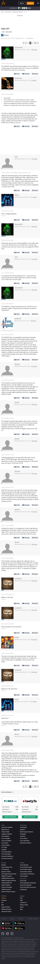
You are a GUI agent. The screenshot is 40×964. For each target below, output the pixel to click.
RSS (2, 905)
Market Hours (5, 829)
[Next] (38, 43)
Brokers (3, 865)
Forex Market (5, 836)
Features (4, 900)
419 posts (34, 366)
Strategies (23, 834)
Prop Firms (23, 880)
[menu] (38, 3)
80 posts (33, 320)
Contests (22, 836)
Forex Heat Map (6, 854)
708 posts (34, 404)
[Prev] (24, 43)
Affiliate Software (6, 909)
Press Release (24, 876)
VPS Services (5, 869)
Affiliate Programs (6, 876)
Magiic (17, 195)
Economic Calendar (7, 827)
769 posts (34, 49)
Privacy (12, 918)
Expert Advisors (5, 885)
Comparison (23, 889)
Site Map (20, 918)
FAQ (21, 898)
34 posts (33, 80)
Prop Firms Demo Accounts (28, 887)
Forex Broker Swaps (26, 869)
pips (34, 387)
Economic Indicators (7, 856)
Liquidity (3, 849)
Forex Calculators (6, 852)
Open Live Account (10, 817)
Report (36, 73)
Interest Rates (5, 832)
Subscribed (8, 32)
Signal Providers (6, 871)
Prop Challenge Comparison (28, 883)
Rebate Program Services (8, 880)
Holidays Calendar (6, 834)
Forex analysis (5, 845)
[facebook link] (2, 933)
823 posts (34, 639)
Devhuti (6, 35)
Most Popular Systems (26, 832)
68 (35, 43)
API (2, 902)
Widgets (3, 898)
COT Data (4, 847)
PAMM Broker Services (7, 878)
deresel (17, 402)
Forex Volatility (5, 838)
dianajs (17, 637)
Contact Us (23, 902)
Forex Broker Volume (26, 871)
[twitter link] (7, 933)
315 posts (34, 159)
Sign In (22, 3)
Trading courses (6, 889)
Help (21, 900)
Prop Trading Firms (6, 867)
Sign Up (30, 3)
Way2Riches (18, 78)
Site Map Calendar (33, 918)
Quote (17, 73)
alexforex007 (19, 47)
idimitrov (17, 364)
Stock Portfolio (5, 907)
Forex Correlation (6, 840)
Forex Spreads (24, 865)
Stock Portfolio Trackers (8, 891)
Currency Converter (7, 858)
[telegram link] (12, 933)
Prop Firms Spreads (25, 885)
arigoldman (18, 578)
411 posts (34, 197)
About (22, 907)
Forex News (4, 843)
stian (16, 157)
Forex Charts (23, 838)
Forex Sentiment (24, 840)
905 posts (34, 580)
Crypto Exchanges (6, 887)
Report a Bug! (24, 905)
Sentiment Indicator (25, 843)
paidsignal (18, 318)
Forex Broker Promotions (27, 874)
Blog (21, 909)
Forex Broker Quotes (26, 867)
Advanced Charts (6, 911)
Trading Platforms (6, 882)
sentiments (9, 457)
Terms (3, 918)
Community (23, 827)
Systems (22, 829)
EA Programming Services (8, 874)
